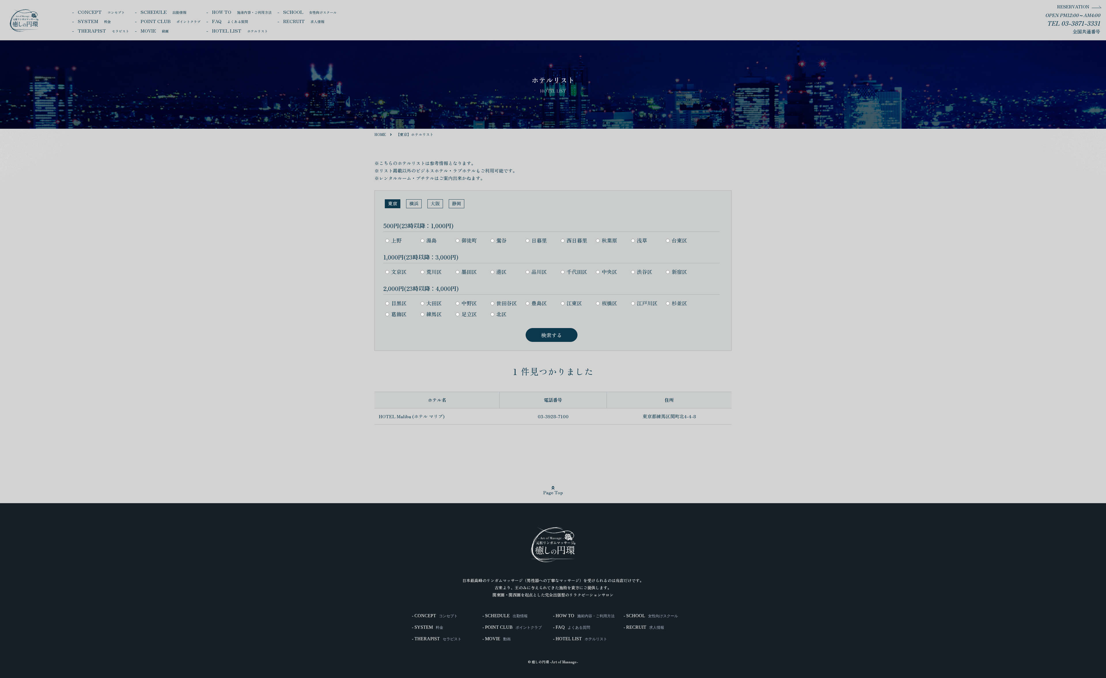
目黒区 (399, 303)
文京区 (399, 271)
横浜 (413, 203)
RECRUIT (303, 21)
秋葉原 (609, 240)
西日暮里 (577, 240)
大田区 (434, 303)
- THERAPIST (436, 639)
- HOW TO (584, 615)
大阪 (435, 203)
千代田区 (577, 271)
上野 (396, 240)
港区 (501, 271)
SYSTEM (94, 21)
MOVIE (155, 30)
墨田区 (469, 271)
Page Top (553, 492)
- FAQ (571, 627)
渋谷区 (644, 271)
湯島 (431, 240)
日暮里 (539, 240)
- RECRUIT (644, 627)
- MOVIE (496, 639)
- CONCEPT (435, 615)
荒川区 (434, 271)
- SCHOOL (651, 615)
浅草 (642, 240)
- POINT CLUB (512, 627)
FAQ (230, 21)
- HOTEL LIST (580, 639)
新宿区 (679, 271)
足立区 (469, 314)
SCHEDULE (163, 11)
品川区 (539, 271)
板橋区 (609, 303)
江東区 (574, 303)
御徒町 (469, 240)
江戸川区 (647, 303)
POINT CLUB (170, 21)
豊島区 (539, 303)
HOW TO (242, 11)
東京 (392, 203)
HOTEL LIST (240, 30)
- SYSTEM (427, 627)
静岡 (456, 203)
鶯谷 (501, 240)
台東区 (679, 240)
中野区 (469, 303)
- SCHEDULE (505, 615)
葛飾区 (399, 314)
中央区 (609, 271)
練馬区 (434, 314)
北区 (501, 314)
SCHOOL (310, 11)
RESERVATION (1073, 6)
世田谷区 (506, 303)
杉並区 (679, 303)
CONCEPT (101, 11)
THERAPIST (103, 30)
